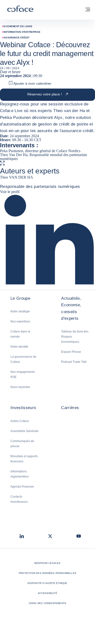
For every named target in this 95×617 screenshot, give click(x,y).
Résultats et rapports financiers (24, 459)
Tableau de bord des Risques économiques (74, 336)
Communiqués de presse (22, 443)
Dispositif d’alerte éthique (47, 583)
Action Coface (19, 421)
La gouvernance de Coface (23, 359)
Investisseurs (23, 407)
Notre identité (19, 346)
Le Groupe (20, 298)
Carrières (70, 407)
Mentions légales (47, 563)
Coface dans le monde (20, 334)
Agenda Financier (22, 486)
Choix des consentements (47, 603)
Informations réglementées (19, 474)
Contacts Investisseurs (19, 499)
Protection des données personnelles (47, 573)
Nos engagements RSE (22, 374)
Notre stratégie (20, 311)
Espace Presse (71, 352)
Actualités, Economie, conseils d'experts (71, 308)
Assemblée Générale (24, 431)
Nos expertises (20, 321)
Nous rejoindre (20, 387)
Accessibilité (47, 593)
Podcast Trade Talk (73, 362)
